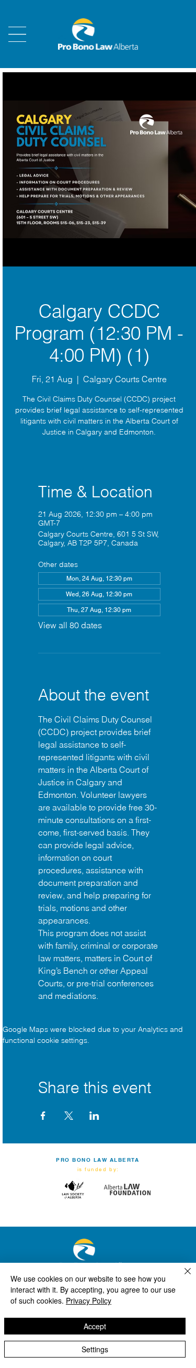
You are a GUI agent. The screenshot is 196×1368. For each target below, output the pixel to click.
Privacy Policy (88, 1300)
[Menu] (17, 34)
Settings (95, 1349)
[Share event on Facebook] (43, 1115)
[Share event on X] (69, 1115)
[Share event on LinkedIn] (94, 1115)
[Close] (181, 1277)
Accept (95, 1326)
